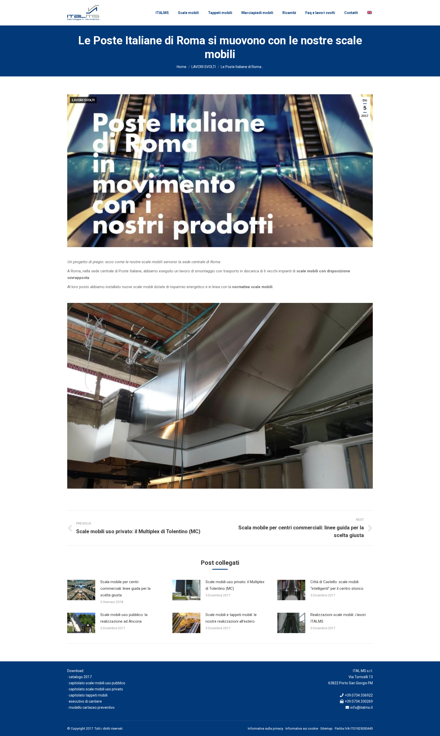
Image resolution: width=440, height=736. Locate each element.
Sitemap (326, 728)
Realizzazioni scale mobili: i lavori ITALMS (338, 618)
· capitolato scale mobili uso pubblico (96, 683)
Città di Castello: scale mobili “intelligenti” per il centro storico (336, 585)
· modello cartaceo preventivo (91, 707)
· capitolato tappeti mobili (87, 695)
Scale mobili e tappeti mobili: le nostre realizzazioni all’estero (231, 618)
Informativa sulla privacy (265, 728)
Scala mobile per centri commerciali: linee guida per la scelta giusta (125, 588)
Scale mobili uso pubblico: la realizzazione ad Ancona (123, 618)
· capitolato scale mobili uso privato (95, 689)
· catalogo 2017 (79, 677)
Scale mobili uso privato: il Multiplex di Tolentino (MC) (234, 585)
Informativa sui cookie (301, 728)
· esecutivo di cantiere (84, 701)
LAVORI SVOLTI (203, 67)
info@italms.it (361, 707)
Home (181, 67)
